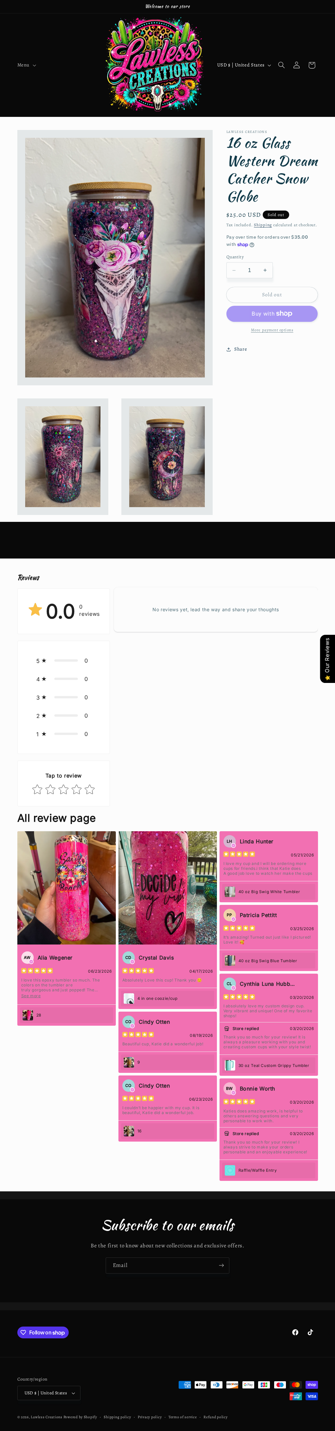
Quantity (235, 257)
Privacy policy (150, 1417)
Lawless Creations (47, 1417)
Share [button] (240, 349)
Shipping (263, 225)
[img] (37, 971)
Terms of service (182, 1417)
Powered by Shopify (80, 1417)
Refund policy (215, 1417)
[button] (26, 65)
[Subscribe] (221, 1265)
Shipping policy (117, 1417)
